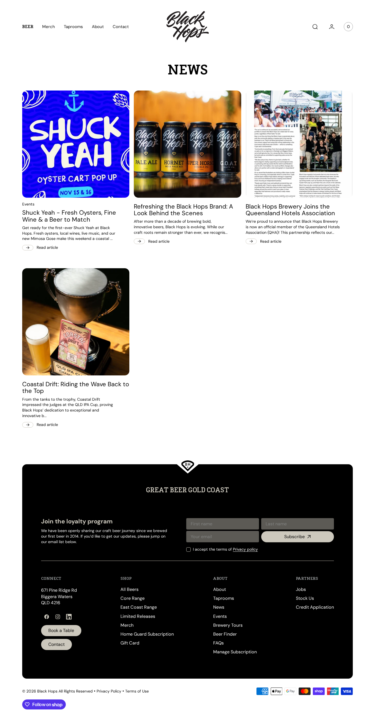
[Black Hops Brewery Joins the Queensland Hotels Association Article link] (299, 144)
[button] (315, 26)
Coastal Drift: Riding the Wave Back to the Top (75, 387)
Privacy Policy (109, 691)
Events (28, 204)
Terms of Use (137, 691)
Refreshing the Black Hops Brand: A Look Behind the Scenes (183, 210)
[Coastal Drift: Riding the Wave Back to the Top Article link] (75, 321)
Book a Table (61, 630)
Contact (56, 644)
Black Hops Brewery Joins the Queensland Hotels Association (290, 210)
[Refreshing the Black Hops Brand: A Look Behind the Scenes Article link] (187, 144)
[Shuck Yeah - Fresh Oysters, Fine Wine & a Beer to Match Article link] (75, 144)
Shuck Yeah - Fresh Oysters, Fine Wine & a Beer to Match (69, 216)
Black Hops (47, 691)
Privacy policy (245, 549)
